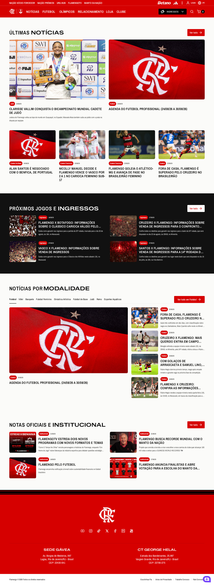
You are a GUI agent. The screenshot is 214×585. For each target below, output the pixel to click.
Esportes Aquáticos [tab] (113, 299)
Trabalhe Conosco (182, 579)
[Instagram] (91, 531)
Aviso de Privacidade (163, 579)
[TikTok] (99, 531)
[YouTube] (82, 531)
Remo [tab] (99, 299)
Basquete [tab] (29, 299)
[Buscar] (192, 12)
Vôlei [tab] (21, 299)
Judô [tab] (92, 299)
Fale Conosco (198, 579)
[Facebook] (115, 531)
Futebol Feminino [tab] (44, 299)
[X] (107, 531)
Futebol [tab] (12, 299)
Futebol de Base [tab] (80, 299)
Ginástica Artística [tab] (62, 299)
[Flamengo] (16, 11)
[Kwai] (131, 531)
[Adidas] (175, 2)
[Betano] (164, 2)
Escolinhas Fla (146, 579)
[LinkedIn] (123, 531)
